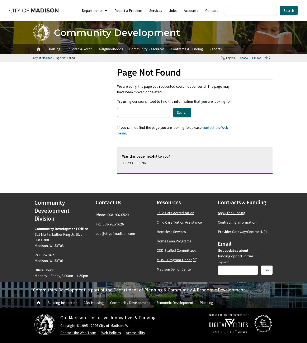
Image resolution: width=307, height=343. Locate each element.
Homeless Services (171, 231)
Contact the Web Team (78, 332)
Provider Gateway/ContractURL (243, 231)
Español (244, 58)
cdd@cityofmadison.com (115, 233)
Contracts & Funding (187, 49)
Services (155, 10)
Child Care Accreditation (175, 212)
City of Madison (42, 58)
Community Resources (147, 49)
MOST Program (177, 259)
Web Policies (111, 332)
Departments (92, 10)
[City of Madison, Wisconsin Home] (44, 325)
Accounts (191, 10)
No (143, 163)
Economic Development (174, 302)
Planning (206, 302)
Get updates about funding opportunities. (237, 256)
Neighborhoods (111, 49)
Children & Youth (80, 49)
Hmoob (256, 58)
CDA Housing (94, 302)
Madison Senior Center (174, 269)
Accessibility (135, 332)
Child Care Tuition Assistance (179, 222)
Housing (53, 49)
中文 (268, 58)
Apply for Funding (231, 212)
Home (38, 49)
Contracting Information (237, 222)
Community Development (117, 32)
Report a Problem (128, 10)
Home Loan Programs (174, 241)
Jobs (173, 10)
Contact (211, 10)
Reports (215, 49)
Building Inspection (62, 302)
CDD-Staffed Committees (176, 250)
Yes (130, 163)
